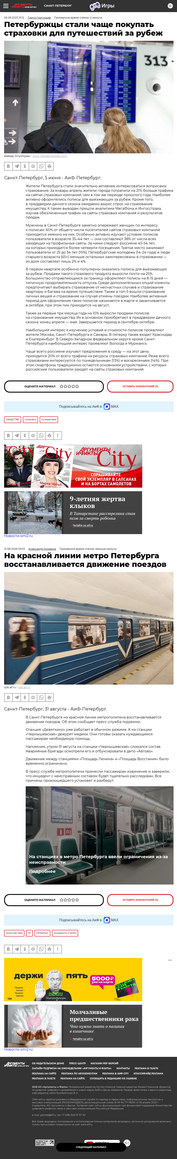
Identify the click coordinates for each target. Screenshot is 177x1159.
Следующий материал (91, 1147)
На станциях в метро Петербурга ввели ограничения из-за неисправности (98, 859)
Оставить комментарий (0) (140, 386)
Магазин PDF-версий (104, 1063)
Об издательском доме (48, 1063)
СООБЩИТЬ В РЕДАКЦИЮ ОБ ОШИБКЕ (113, 1078)
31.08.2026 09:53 (14, 548)
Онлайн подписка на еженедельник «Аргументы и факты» (72, 1068)
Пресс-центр (77, 1063)
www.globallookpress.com (49, 156)
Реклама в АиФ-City (115, 1073)
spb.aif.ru (24, 687)
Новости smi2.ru (18, 536)
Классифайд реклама (148, 1073)
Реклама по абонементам (79, 1073)
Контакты (123, 1068)
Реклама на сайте (44, 1073)
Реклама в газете (146, 1068)
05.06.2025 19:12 (14, 17)
